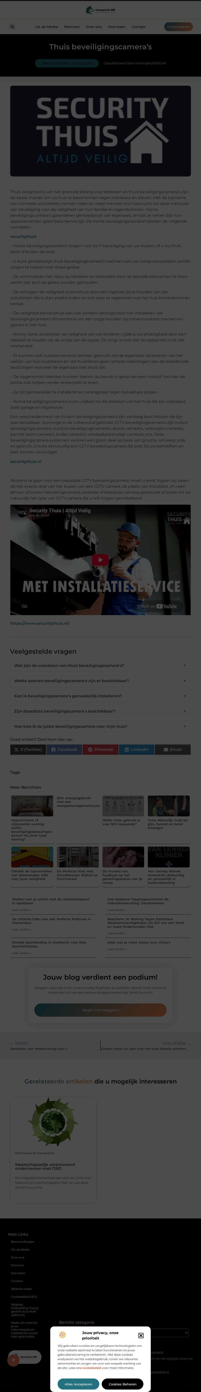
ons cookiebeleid (88, 1368)
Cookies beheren (123, 1384)
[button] (140, 1335)
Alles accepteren (78, 1384)
